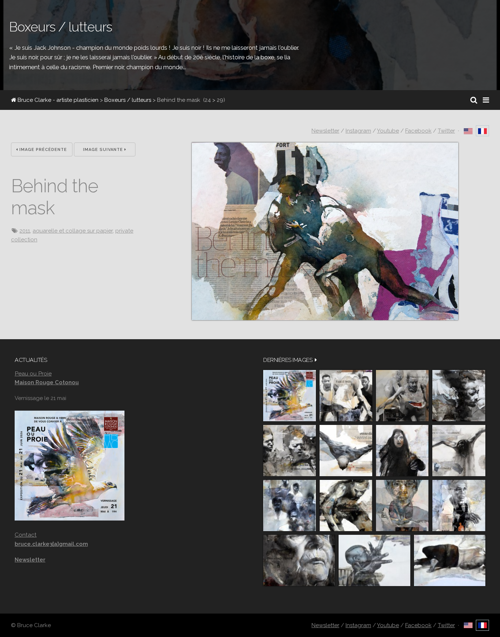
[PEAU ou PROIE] (289, 395)
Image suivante (103, 149)
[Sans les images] (289, 450)
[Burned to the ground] (449, 560)
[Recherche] (474, 100)
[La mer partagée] (458, 395)
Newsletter (325, 130)
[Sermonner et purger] (289, 505)
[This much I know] (299, 560)
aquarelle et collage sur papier (73, 230)
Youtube (388, 130)
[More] (316, 359)
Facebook (418, 130)
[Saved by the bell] (458, 505)
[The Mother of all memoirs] (402, 505)
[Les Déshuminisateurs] (458, 450)
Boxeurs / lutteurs (127, 100)
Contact (26, 534)
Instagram (358, 130)
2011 (24, 230)
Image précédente (42, 149)
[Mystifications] (402, 450)
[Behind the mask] (325, 318)
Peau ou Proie (33, 373)
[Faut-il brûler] (346, 395)
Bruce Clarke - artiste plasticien (57, 100)
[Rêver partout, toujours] (346, 505)
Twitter (446, 130)
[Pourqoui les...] (402, 395)
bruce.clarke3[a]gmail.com (51, 544)
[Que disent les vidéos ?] (374, 560)
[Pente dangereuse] (346, 450)
